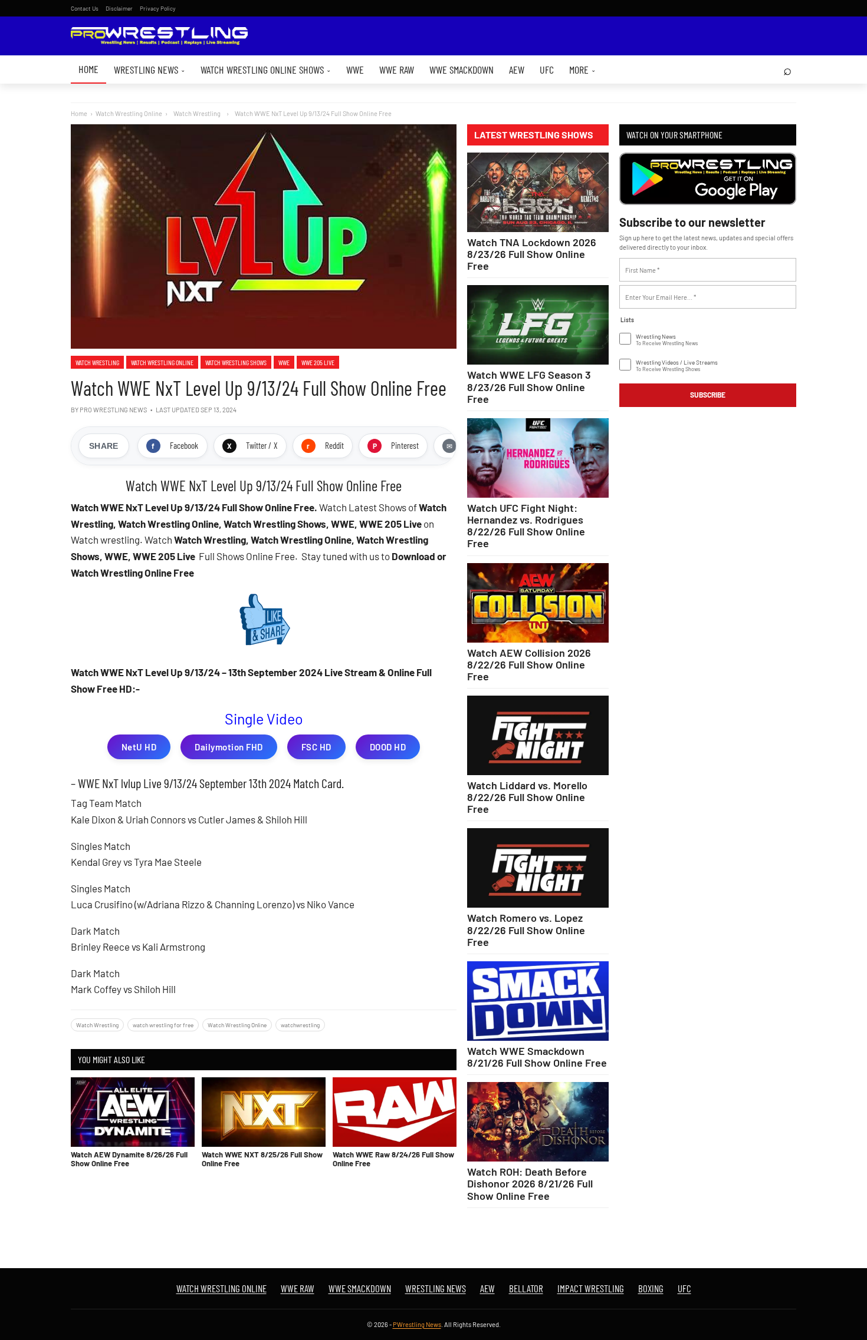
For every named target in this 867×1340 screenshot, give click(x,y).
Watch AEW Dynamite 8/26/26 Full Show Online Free (129, 1158)
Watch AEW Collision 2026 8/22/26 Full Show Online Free (529, 664)
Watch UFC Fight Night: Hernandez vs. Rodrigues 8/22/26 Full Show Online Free (526, 525)
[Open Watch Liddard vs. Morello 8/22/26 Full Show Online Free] (538, 735)
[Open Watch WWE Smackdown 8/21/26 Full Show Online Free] (538, 1001)
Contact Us (84, 8)
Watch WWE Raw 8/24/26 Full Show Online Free (393, 1158)
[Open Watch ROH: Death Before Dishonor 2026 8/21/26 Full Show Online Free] (538, 1122)
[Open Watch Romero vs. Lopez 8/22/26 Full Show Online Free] (538, 868)
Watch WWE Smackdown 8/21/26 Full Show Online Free (537, 1056)
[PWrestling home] (159, 36)
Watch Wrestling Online (129, 113)
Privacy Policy (158, 8)
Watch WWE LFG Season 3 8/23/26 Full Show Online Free (529, 386)
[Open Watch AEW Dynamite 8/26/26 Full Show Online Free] (133, 1112)
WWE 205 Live (317, 362)
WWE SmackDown (461, 69)
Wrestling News (149, 69)
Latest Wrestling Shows (533, 135)
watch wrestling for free (163, 1024)
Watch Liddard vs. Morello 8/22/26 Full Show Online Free (527, 797)
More (582, 69)
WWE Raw (396, 69)
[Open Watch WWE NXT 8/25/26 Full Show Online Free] (264, 1112)
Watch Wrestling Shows (236, 362)
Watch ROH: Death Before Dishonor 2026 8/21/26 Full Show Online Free (530, 1183)
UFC (547, 69)
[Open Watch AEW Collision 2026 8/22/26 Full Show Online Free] (538, 603)
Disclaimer (119, 8)
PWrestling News (417, 1324)
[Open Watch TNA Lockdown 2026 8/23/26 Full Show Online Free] (538, 192)
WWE (355, 69)
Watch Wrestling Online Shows (266, 69)
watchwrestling (300, 1024)
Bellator (526, 1288)
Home (88, 68)
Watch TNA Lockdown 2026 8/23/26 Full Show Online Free (531, 254)
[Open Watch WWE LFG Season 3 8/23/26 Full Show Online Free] (538, 325)
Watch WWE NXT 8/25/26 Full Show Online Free (262, 1158)
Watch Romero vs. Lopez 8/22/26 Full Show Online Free (526, 929)
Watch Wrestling (97, 362)
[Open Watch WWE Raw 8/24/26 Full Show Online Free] (395, 1112)
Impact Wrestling (590, 1288)
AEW (516, 69)
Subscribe (707, 395)
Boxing (651, 1288)
